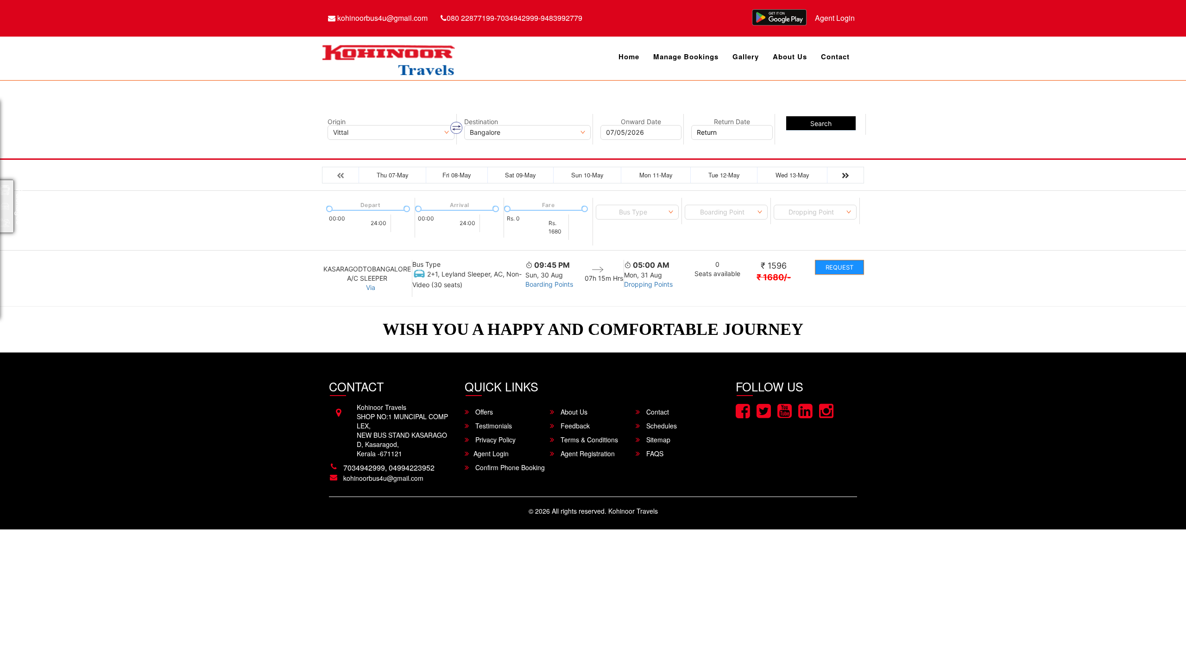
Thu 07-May (393, 174)
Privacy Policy (494, 439)
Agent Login (835, 18)
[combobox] (637, 212)
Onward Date (641, 122)
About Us (790, 56)
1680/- (774, 277)
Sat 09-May (520, 174)
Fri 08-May (456, 174)
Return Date (732, 122)
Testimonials (492, 425)
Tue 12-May (724, 174)
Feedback (574, 425)
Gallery (745, 56)
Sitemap (657, 439)
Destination (481, 122)
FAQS (653, 453)
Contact (835, 56)
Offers (483, 411)
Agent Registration (587, 453)
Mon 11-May (656, 174)
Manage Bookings (686, 56)
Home (628, 56)
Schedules (660, 425)
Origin (337, 122)
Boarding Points (549, 284)
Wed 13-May (792, 174)
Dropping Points (648, 284)
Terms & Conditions (588, 439)
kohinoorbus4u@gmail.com (381, 18)
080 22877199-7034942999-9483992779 (514, 18)
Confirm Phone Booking (509, 467)
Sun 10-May (587, 174)
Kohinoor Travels (633, 511)
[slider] (328, 208)
